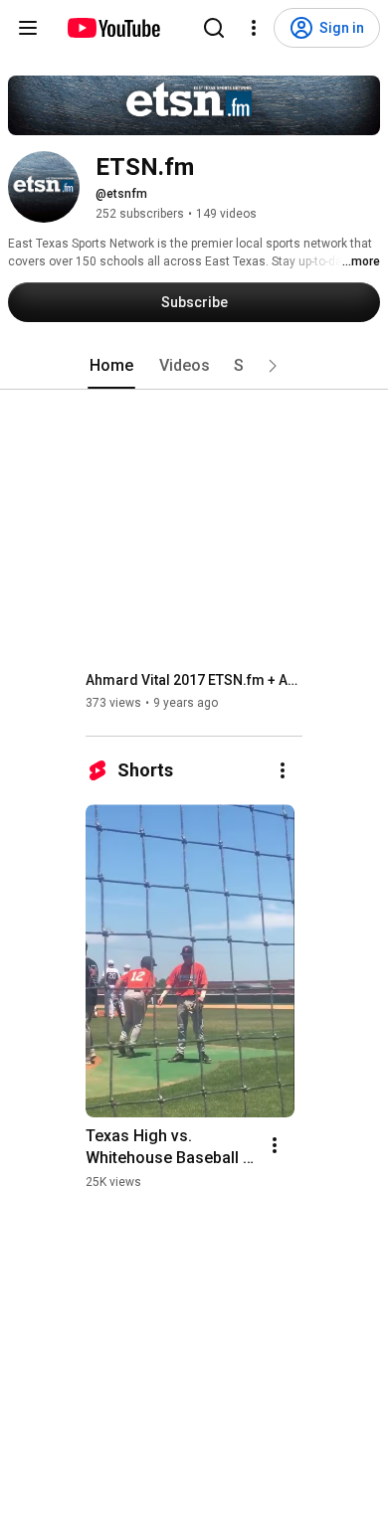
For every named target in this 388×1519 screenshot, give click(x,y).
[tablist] (194, 366)
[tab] (111, 366)
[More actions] (282, 770)
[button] (272, 366)
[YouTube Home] (113, 28)
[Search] (214, 28)
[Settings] (254, 28)
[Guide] (28, 28)
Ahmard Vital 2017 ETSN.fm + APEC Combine (194, 680)
